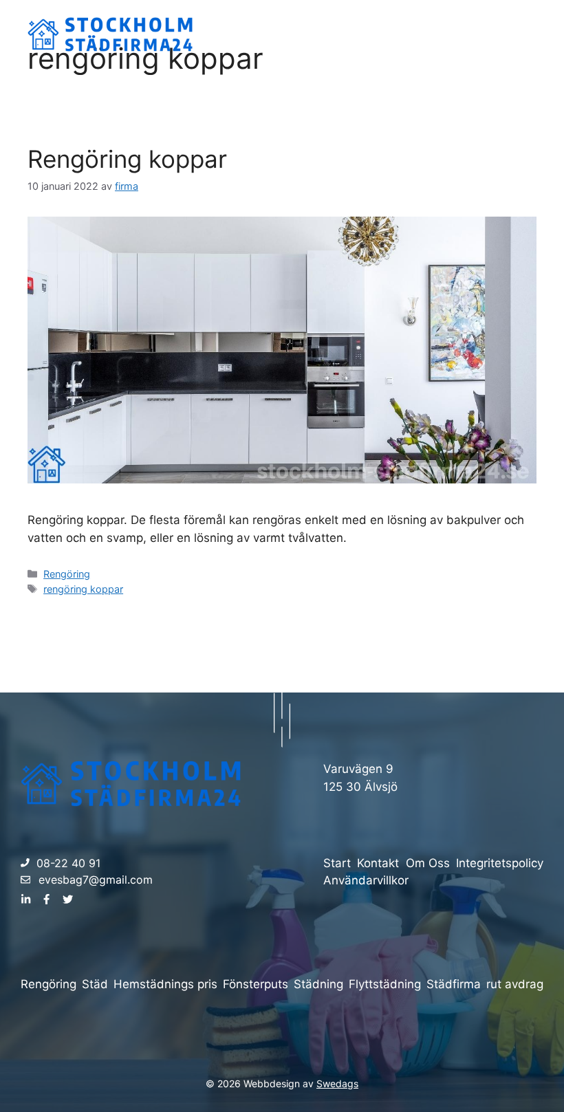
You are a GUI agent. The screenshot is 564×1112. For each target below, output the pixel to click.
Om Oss (440, 34)
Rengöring (66, 574)
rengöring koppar (83, 589)
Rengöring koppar (127, 158)
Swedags (337, 1083)
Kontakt (504, 34)
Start (381, 34)
